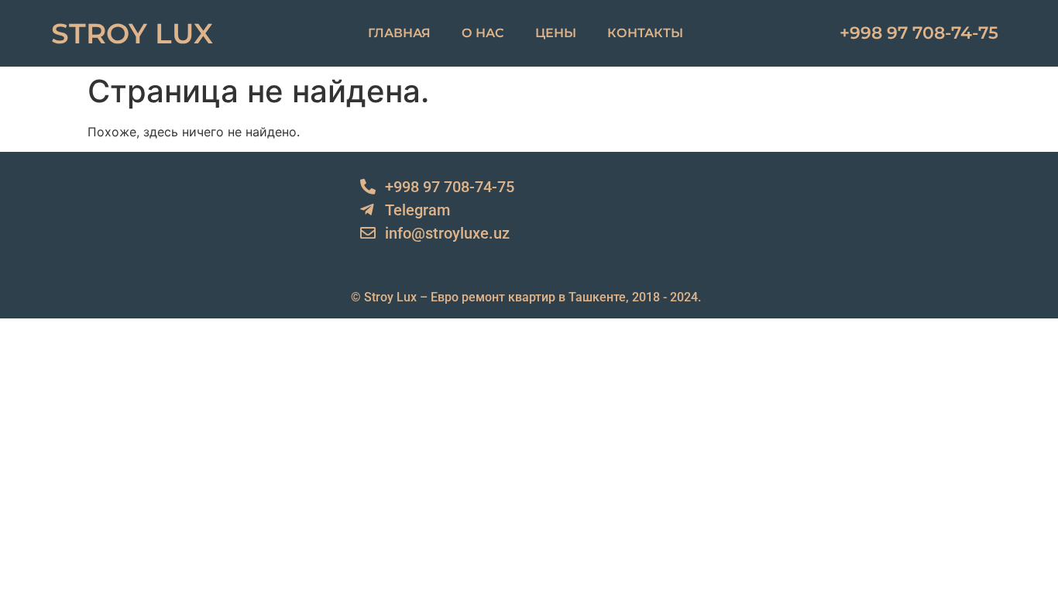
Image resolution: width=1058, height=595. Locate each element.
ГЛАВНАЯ (399, 33)
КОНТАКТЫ (645, 33)
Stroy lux (132, 33)
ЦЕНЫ (555, 33)
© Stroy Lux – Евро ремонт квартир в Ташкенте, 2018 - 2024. (526, 297)
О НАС (483, 33)
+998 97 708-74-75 (919, 32)
